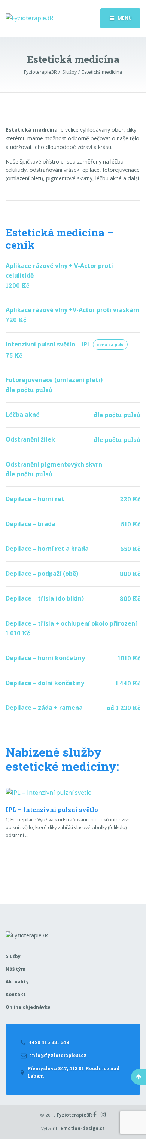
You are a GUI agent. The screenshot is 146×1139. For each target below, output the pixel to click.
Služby (13, 956)
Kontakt (16, 994)
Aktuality (17, 981)
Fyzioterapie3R (74, 1115)
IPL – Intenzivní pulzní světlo (52, 809)
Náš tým (15, 969)
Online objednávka (28, 1007)
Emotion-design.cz (83, 1128)
